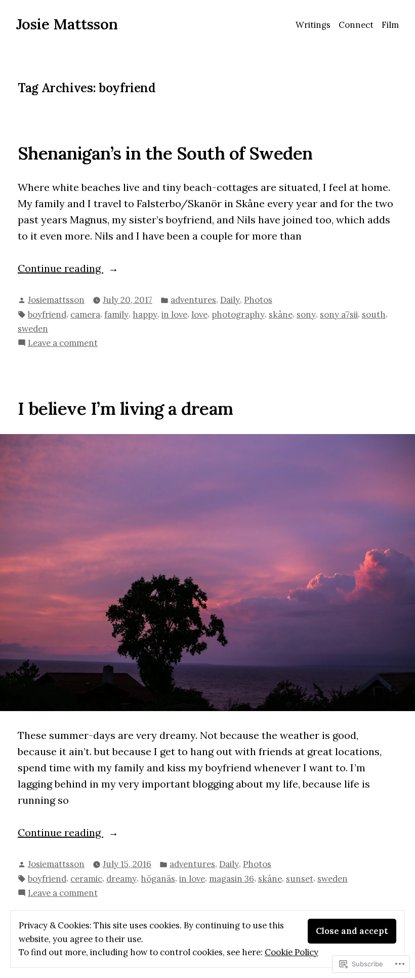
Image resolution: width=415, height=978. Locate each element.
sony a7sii (339, 314)
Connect (356, 24)
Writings (313, 24)
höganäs (158, 878)
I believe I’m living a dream (125, 408)
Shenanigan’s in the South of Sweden (165, 153)
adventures (193, 299)
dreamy (121, 878)
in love (174, 314)
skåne (281, 314)
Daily (230, 299)
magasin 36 (231, 878)
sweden (33, 328)
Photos (258, 299)
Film (390, 24)
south (374, 314)
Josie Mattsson (67, 24)
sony (306, 314)
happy (145, 314)
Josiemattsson (56, 299)
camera (85, 314)
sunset (299, 878)
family (116, 314)
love (199, 314)
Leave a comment (63, 343)
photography (238, 314)
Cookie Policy (291, 952)
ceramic (86, 878)
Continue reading (60, 269)
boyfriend (47, 314)
